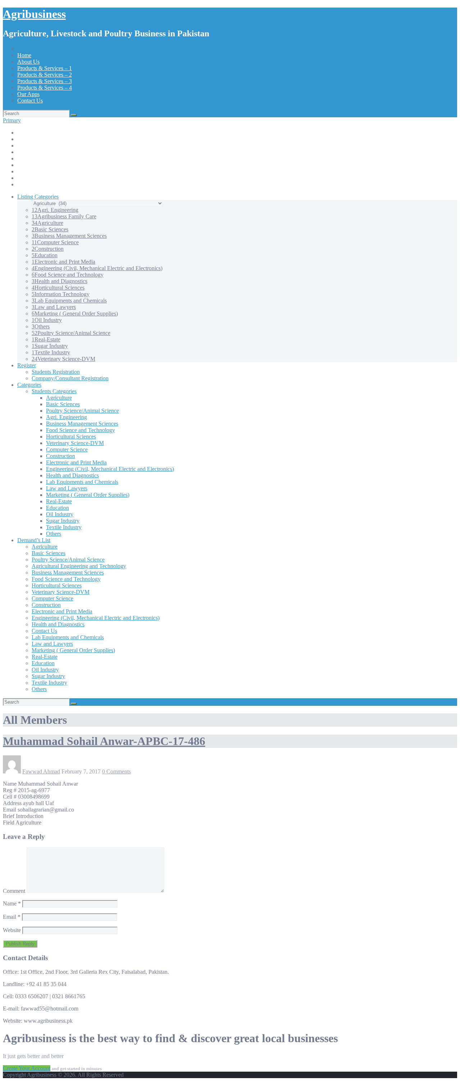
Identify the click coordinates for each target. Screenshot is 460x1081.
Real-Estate (46, 339)
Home (24, 55)
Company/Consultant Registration (70, 378)
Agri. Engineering (55, 210)
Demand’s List (33, 540)
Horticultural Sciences (58, 288)
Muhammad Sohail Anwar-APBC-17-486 (104, 741)
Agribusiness (34, 14)
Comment (14, 891)
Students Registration (56, 372)
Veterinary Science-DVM (63, 359)
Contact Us (30, 100)
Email (11, 917)
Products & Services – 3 (44, 81)
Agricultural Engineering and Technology (79, 566)
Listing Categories (38, 197)
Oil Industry (47, 320)
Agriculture (47, 223)
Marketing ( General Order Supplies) (75, 313)
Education (45, 255)
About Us (28, 62)
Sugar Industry (50, 346)
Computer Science (55, 242)
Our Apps (28, 94)
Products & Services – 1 (44, 68)
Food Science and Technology (68, 275)
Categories (29, 385)
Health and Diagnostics (59, 281)
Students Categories (54, 391)
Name (12, 903)
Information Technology (60, 294)
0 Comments (116, 771)
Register (26, 365)
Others (41, 326)
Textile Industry (51, 352)
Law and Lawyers (54, 307)
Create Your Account (26, 1068)
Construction (48, 249)
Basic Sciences (50, 229)
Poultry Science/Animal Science (71, 333)
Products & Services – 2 (44, 75)
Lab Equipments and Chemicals (69, 300)
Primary (12, 120)
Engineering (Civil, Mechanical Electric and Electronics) (97, 268)
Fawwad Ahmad (41, 771)
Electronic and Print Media (63, 262)
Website (12, 930)
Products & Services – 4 (44, 88)
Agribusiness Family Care (64, 216)
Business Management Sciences (69, 236)
